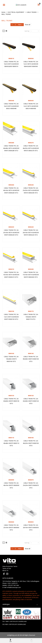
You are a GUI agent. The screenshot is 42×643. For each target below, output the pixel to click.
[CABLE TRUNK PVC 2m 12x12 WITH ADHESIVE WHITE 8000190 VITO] (11, 300)
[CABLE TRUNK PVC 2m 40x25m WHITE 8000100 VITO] (30, 426)
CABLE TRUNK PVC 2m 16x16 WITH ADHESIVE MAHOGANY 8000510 (11, 64)
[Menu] (4, 5)
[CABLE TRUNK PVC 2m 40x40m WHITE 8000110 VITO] (11, 426)
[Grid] (3, 31)
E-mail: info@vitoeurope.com (11, 587)
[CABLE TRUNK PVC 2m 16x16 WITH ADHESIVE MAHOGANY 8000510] (11, 47)
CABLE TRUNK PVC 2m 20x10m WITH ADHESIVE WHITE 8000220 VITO (31, 232)
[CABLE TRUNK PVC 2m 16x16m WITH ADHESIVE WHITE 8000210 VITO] (11, 257)
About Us (5, 570)
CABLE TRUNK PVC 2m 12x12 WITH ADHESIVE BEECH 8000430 (30, 106)
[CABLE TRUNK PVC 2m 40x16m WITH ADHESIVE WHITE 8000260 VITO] (11, 173)
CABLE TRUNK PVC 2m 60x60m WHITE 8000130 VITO (11, 401)
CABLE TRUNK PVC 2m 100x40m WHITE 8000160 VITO (11, 359)
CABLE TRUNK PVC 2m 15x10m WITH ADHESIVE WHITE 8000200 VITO (31, 274)
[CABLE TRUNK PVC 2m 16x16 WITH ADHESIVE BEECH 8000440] (11, 89)
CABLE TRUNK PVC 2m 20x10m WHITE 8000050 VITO (31, 527)
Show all (27, 24)
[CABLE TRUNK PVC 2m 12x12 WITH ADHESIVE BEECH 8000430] (30, 89)
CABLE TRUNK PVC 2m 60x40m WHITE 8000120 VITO (31, 401)
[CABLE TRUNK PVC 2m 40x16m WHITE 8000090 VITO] (11, 468)
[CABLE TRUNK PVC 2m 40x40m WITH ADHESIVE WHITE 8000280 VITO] (11, 131)
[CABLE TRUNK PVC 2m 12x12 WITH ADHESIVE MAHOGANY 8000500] (30, 47)
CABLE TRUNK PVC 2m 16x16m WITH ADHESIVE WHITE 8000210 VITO (11, 274)
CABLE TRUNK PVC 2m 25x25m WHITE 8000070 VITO (31, 485)
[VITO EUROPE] (21, 5)
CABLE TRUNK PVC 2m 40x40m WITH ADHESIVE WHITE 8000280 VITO (11, 148)
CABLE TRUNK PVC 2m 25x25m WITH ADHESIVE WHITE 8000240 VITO (31, 190)
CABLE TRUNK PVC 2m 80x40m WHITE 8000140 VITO (31, 359)
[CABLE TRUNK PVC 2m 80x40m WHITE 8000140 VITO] (30, 342)
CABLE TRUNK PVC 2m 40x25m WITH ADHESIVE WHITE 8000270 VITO (31, 148)
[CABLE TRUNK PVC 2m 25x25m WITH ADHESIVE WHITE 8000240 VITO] (30, 173)
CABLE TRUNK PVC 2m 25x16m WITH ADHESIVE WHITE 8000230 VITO (11, 232)
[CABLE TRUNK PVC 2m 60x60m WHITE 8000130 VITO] (11, 384)
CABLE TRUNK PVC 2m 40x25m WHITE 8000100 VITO (31, 443)
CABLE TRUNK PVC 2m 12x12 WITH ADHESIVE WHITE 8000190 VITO (11, 316)
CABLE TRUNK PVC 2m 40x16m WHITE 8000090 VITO (11, 485)
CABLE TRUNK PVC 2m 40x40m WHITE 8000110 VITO (11, 443)
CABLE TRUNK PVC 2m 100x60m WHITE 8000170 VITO (30, 316)
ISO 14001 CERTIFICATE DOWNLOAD (14, 621)
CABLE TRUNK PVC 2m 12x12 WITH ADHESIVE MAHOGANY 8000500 (30, 64)
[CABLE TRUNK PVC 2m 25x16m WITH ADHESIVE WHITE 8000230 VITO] (11, 215)
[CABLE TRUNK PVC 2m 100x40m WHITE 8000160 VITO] (11, 342)
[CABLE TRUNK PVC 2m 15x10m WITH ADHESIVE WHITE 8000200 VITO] (30, 257)
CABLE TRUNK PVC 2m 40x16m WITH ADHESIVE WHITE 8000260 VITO (11, 190)
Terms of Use (6, 568)
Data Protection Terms (9, 566)
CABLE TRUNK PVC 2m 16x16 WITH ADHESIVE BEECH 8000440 (11, 106)
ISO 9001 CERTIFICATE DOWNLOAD (14, 624)
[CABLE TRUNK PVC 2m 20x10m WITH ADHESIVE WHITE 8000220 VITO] (30, 215)
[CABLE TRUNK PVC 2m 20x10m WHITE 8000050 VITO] (30, 510)
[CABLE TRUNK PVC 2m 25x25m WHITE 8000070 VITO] (30, 468)
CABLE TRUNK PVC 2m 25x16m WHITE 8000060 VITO (11, 527)
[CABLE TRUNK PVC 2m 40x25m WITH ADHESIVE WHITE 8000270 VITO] (30, 131)
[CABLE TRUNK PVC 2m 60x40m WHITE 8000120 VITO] (30, 384)
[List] (6, 31)
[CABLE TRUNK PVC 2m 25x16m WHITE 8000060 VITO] (11, 510)
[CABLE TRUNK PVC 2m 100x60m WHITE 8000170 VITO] (30, 300)
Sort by (27, 31)
